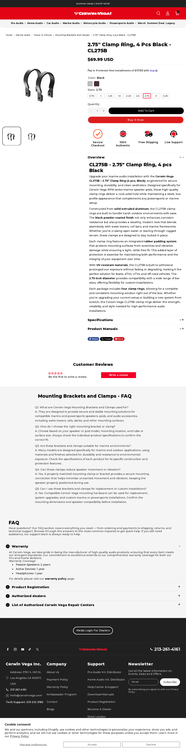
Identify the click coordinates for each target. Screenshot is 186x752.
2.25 (129, 96)
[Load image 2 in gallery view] (32, 136)
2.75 (148, 96)
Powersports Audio (122, 23)
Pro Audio (17, 23)
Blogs (50, 709)
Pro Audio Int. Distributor (104, 672)
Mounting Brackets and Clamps (72, 35)
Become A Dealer (99, 709)
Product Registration (101, 701)
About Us (53, 672)
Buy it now (136, 119)
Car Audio (53, 23)
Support (96, 664)
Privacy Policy (19, 736)
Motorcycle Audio (95, 23)
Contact (52, 701)
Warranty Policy (57, 686)
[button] (158, 13)
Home (9, 35)
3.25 (166, 96)
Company (56, 664)
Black (96, 83)
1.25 (111, 96)
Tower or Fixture (43, 35)
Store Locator (96, 716)
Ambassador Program (62, 694)
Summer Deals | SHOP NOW (93, 3)
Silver (90, 83)
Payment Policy (57, 679)
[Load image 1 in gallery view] (11, 136)
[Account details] (167, 13)
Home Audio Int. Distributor (106, 679)
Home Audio (35, 23)
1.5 (120, 96)
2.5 (139, 96)
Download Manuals (100, 694)
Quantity (93, 104)
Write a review (118, 375)
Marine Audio (71, 23)
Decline (151, 744)
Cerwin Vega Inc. (23, 664)
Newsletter (140, 664)
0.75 (92, 96)
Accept (92, 744)
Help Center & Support (102, 686)
